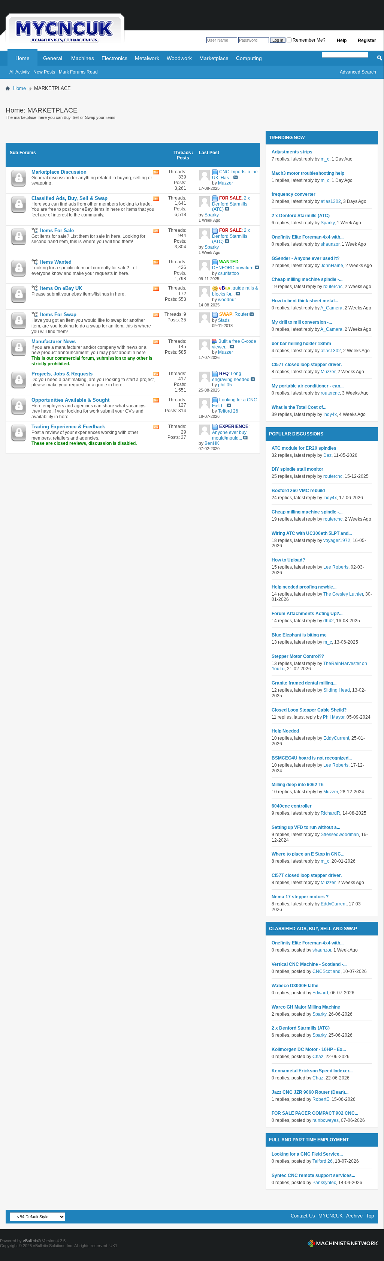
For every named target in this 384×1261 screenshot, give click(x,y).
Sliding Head (336, 690)
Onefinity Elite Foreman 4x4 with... (308, 237)
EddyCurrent (336, 738)
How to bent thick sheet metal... (305, 300)
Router (241, 314)
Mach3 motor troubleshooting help (308, 173)
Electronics (114, 58)
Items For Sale (57, 230)
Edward (320, 992)
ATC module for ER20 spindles (304, 448)
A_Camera (331, 308)
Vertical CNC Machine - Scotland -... (309, 964)
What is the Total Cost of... (299, 407)
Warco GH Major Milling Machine (306, 1007)
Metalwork (147, 58)
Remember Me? (308, 40)
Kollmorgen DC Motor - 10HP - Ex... (309, 1049)
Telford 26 (322, 1161)
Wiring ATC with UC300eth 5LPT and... (312, 533)
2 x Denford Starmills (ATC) (231, 203)
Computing (249, 58)
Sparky (328, 222)
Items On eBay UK (61, 288)
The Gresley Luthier (343, 594)
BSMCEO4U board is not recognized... (312, 758)
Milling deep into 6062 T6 (298, 784)
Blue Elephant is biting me (299, 635)
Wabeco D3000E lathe (295, 985)
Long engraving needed (231, 376)
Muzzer (328, 371)
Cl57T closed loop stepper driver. (307, 364)
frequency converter (293, 194)
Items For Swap (58, 314)
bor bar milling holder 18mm (301, 343)
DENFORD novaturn (233, 267)
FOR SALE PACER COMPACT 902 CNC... (315, 1113)
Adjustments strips (292, 152)
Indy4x (330, 414)
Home (22, 58)
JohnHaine (332, 265)
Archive (354, 1216)
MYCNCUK (330, 1216)
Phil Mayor (333, 717)
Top (370, 1216)
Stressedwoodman (340, 834)
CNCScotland (326, 971)
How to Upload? (288, 560)
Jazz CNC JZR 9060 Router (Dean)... (310, 1092)
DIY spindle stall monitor (297, 469)
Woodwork (179, 58)
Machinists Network (343, 1243)
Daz (327, 455)
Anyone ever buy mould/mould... (229, 435)
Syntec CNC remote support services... (313, 1175)
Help (342, 40)
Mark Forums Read (78, 72)
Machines (82, 58)
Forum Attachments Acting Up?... (307, 613)
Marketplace (214, 58)
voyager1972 (336, 540)
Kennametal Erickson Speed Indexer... (312, 1070)
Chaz (317, 1056)
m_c (325, 159)
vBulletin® (32, 1240)
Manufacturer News (53, 341)
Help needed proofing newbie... (304, 587)
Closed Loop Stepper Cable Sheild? (309, 710)
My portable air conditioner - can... (308, 386)
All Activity (19, 72)
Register (367, 40)
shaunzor (330, 244)
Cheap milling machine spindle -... (307, 279)
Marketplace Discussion (59, 172)
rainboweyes (325, 1120)
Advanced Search (358, 72)
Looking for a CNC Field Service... (307, 1154)
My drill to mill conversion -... (302, 322)
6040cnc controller (292, 806)
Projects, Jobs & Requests (62, 374)
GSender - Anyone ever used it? (305, 258)
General (52, 58)
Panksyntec (324, 1182)
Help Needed (285, 731)
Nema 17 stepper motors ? (300, 896)
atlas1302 (331, 201)
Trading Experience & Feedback (68, 426)
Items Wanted (56, 262)
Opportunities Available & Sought (70, 400)
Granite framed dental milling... (304, 683)
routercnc (332, 286)
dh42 (328, 620)
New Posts (44, 72)
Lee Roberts (335, 567)
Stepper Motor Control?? (298, 656)
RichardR (330, 813)
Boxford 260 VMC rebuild (298, 490)
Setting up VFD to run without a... (306, 827)
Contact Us (303, 1216)
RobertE (320, 1099)
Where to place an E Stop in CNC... (308, 854)
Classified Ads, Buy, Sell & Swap (69, 198)
